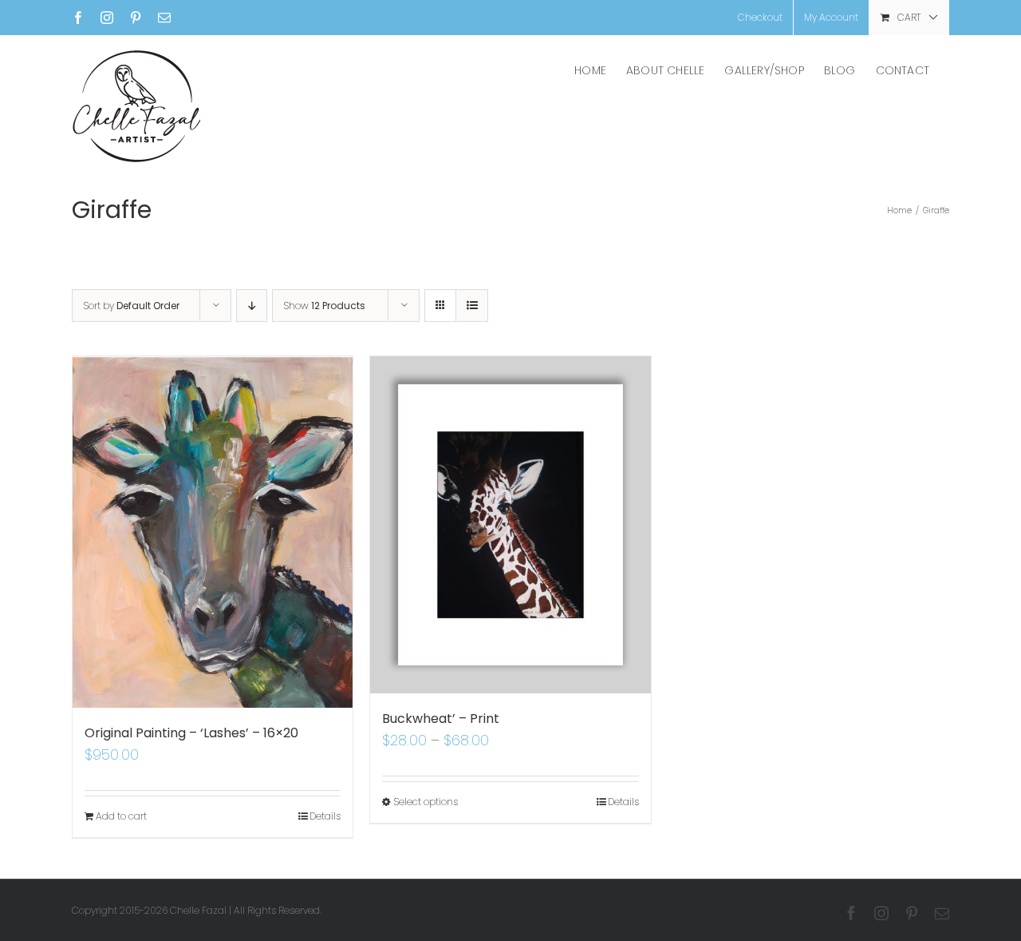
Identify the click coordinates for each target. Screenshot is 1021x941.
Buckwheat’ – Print (440, 718)
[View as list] (471, 305)
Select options (425, 801)
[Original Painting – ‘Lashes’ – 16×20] (213, 532)
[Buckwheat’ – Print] (510, 524)
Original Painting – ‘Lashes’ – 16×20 (191, 733)
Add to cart (121, 816)
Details (325, 816)
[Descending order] (251, 305)
